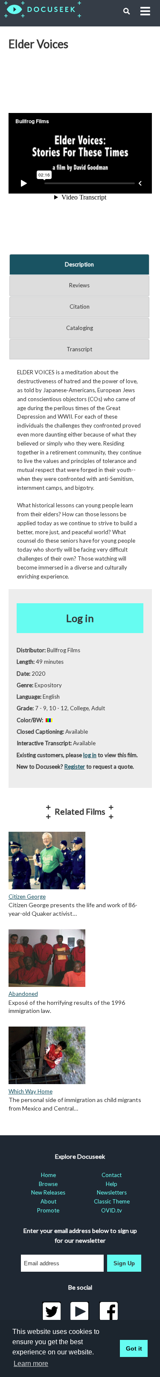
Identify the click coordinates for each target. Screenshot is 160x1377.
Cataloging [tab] (79, 327)
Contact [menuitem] (112, 1175)
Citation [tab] (80, 306)
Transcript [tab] (79, 349)
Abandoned (23, 993)
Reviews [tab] (79, 285)
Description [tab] (79, 264)
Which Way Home (30, 1091)
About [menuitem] (48, 1201)
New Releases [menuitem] (48, 1192)
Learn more (31, 1363)
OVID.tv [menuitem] (111, 1210)
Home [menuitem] (48, 1175)
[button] (126, 11)
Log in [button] (80, 618)
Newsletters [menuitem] (112, 1192)
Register (74, 766)
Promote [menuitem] (48, 1210)
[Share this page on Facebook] (108, 1311)
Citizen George (27, 896)
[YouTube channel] (80, 1311)
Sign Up (124, 1263)
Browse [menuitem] (48, 1183)
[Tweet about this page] (51, 1311)
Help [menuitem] (111, 1183)
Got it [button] (134, 1348)
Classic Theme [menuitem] (112, 1201)
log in (89, 755)
